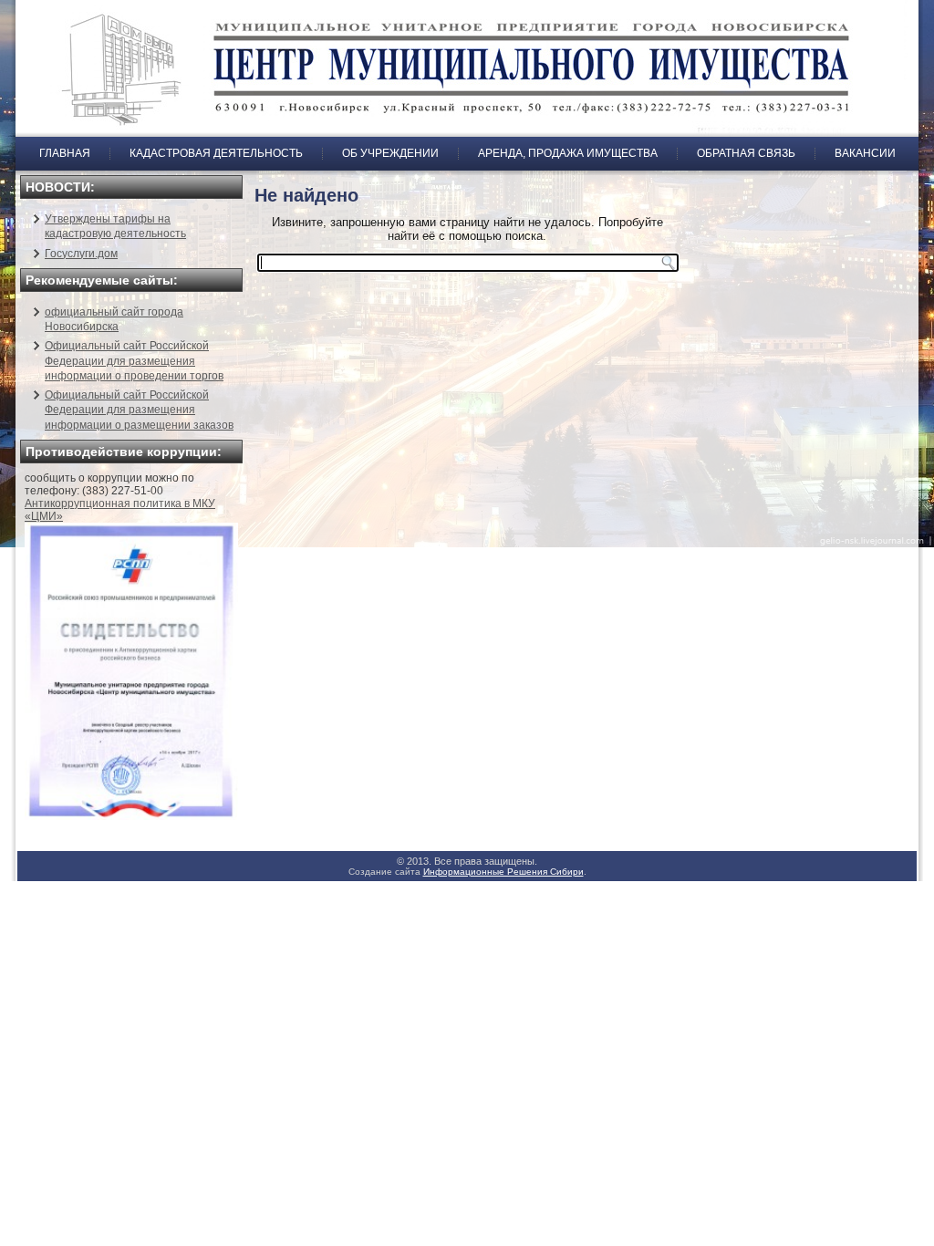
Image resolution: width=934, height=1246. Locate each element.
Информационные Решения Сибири (503, 872)
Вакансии (865, 153)
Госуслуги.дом (81, 253)
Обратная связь (746, 153)
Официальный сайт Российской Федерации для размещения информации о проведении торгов (134, 360)
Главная (64, 153)
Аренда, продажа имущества (568, 153)
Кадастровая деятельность (216, 153)
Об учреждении (390, 153)
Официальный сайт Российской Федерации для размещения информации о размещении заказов (139, 410)
